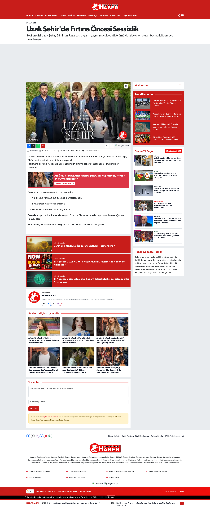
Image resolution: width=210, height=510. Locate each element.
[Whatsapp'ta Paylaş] (38, 146)
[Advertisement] (105, 62)
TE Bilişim (180, 491)
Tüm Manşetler (35, 477)
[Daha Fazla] (43, 146)
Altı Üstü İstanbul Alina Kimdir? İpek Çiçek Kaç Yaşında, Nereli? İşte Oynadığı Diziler (110, 340)
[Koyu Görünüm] (179, 16)
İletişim (117, 436)
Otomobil (103, 16)
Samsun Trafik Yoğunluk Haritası (121, 471)
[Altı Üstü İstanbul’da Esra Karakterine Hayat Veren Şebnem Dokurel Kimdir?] (44, 327)
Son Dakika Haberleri (77, 477)
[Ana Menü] (182, 15)
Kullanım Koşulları (157, 436)
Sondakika (115, 16)
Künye (110, 436)
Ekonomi (81, 16)
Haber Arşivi (114, 477)
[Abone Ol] (122, 146)
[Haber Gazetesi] (105, 6)
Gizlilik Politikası (127, 436)
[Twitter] (53, 304)
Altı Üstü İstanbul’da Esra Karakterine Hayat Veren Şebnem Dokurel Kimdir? (43, 340)
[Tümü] (180, 85)
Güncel (29, 16)
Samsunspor (51, 16)
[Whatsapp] (50, 436)
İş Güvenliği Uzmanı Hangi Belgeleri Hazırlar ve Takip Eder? (73, 503)
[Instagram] (58, 304)
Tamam (111, 497)
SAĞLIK (71, 16)
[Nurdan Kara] (34, 297)
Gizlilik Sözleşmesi (142, 436)
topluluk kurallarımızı (50, 417)
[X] (33, 436)
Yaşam (62, 16)
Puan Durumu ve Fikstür (158, 471)
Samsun (39, 16)
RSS (31, 491)
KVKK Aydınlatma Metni (174, 436)
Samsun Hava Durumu (78, 471)
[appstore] (98, 484)
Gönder (33, 409)
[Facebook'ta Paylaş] (29, 146)
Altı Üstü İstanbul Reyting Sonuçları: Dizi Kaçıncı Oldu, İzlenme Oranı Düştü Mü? (108, 370)
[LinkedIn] (41, 436)
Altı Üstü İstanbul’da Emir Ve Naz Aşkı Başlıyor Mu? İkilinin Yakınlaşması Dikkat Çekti (77, 370)
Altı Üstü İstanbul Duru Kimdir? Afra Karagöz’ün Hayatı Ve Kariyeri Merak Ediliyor (78, 340)
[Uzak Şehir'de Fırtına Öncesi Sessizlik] (78, 112)
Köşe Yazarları (129, 16)
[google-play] (111, 484)
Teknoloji (92, 16)
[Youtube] (62, 304)
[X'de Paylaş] (33, 146)
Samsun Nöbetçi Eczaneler (39, 471)
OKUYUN (102, 497)
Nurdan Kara (34, 151)
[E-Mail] (44, 304)
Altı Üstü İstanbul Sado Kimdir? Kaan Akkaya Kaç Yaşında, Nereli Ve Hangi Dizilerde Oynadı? (43, 370)
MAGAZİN (31, 23)
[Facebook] (49, 304)
